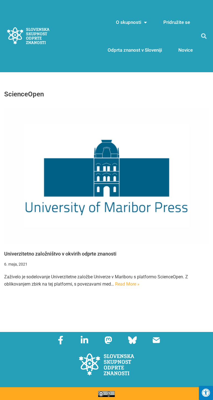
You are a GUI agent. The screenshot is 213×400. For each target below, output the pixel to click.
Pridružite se (176, 22)
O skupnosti (128, 22)
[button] (203, 36)
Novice (185, 50)
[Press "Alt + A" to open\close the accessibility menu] (206, 393)
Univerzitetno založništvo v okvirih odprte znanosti (60, 254)
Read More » (127, 284)
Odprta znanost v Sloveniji (135, 50)
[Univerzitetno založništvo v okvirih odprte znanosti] (106, 176)
